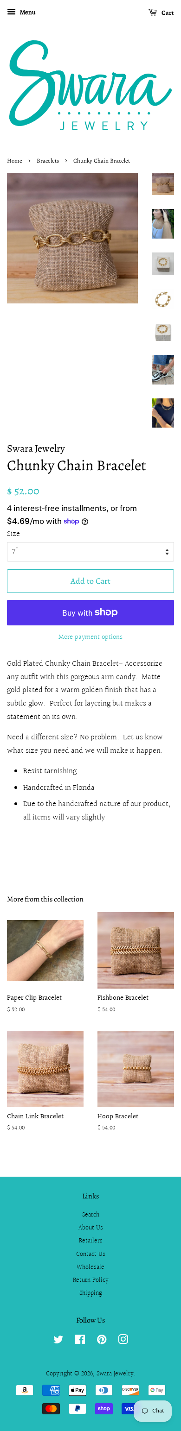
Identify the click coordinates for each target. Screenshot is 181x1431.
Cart (167, 12)
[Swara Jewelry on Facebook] (80, 1341)
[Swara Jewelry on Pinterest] (102, 1341)
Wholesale (90, 1267)
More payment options (90, 637)
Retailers (91, 1241)
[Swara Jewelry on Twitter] (58, 1341)
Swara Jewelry (115, 1373)
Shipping (90, 1293)
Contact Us (90, 1254)
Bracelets (48, 160)
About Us (90, 1228)
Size (13, 534)
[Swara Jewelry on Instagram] (123, 1341)
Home (14, 160)
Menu (27, 13)
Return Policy (91, 1280)
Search (90, 1215)
